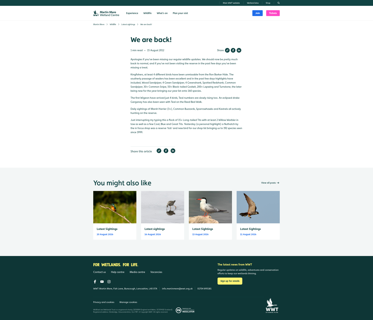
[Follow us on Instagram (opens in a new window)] (109, 281)
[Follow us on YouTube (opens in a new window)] (102, 281)
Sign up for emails (229, 281)
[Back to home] (272, 305)
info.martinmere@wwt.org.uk (177, 288)
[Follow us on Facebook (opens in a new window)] (95, 281)
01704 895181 (204, 288)
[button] (227, 50)
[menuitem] (257, 13)
